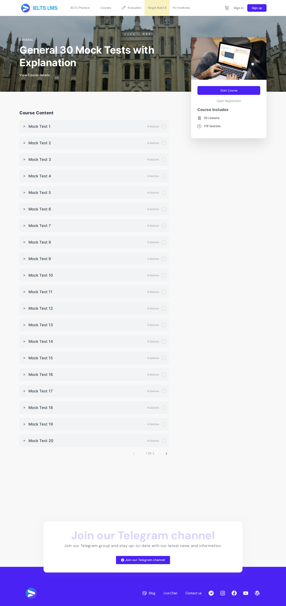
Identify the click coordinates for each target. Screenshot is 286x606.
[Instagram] (222, 593)
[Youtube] (245, 593)
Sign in (239, 8)
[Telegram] (211, 593)
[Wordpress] (257, 593)
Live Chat (170, 593)
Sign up (257, 8)
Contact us (194, 593)
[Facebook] (234, 593)
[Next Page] (166, 453)
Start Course (228, 90)
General (26, 39)
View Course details (35, 75)
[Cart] (227, 8)
